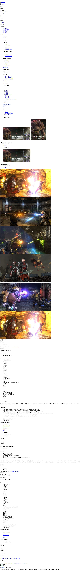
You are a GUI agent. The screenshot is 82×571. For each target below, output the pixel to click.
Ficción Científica (6, 425)
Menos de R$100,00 (9, 78)
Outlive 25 (7, 97)
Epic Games (7, 54)
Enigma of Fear (8, 94)
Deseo (2, 348)
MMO (4, 426)
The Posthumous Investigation (11, 98)
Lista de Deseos (6, 29)
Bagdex (6, 91)
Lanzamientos (8, 45)
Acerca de (7, 111)
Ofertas (6, 44)
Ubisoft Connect (8, 56)
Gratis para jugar (8, 49)
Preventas (7, 47)
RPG (6, 62)
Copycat (6, 93)
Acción (6, 60)
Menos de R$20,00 (9, 76)
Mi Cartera (5, 31)
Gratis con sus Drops (9, 79)
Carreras (6, 112)
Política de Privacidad (23, 563)
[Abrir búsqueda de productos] (0, 5)
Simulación (7, 65)
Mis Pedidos (5, 30)
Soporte (1, 563)
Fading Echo (7, 95)
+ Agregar (2, 22)
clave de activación (15, 347)
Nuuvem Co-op (8, 114)
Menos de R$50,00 (9, 77)
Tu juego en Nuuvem (9, 113)
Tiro (6, 63)
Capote (6, 92)
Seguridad (18, 558)
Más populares (8, 48)
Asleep (6, 90)
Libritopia (7, 96)
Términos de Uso (7, 563)
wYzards (7, 99)
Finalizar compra (3, 11)
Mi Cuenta (5, 32)
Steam (6, 53)
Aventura (7, 61)
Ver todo (4, 66)
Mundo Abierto (6, 428)
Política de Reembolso (14, 563)
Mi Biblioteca (5, 28)
